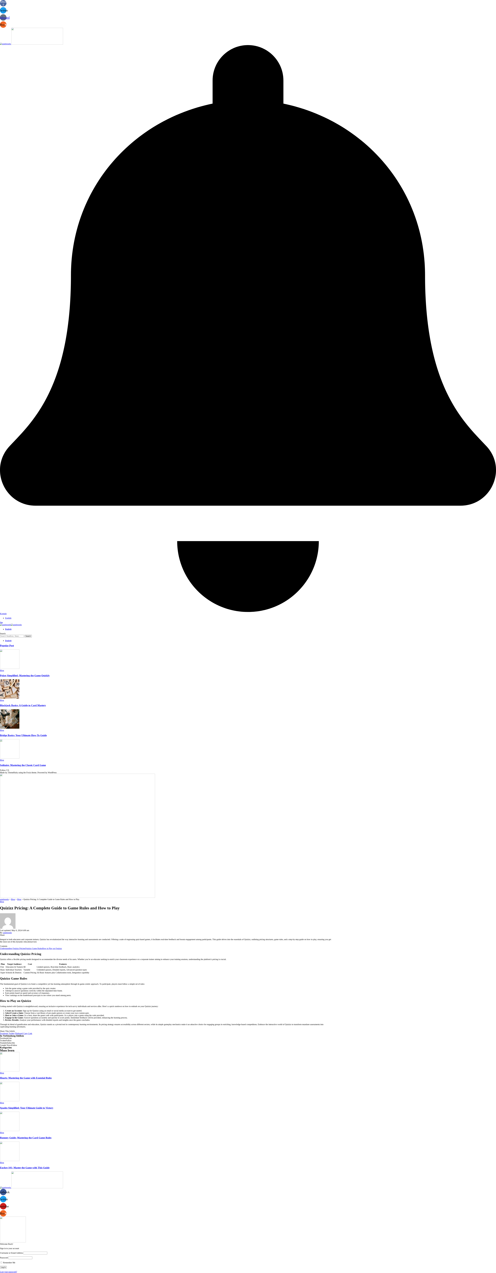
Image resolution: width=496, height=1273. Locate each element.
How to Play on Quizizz (52, 948)
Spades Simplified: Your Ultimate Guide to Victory (26, 1107)
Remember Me (9, 1263)
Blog (2, 670)
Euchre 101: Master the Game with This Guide (24, 1167)
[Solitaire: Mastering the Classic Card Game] (9, 758)
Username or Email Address (11, 1253)
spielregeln (7, 933)
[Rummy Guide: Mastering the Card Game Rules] (9, 1130)
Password (4, 1258)
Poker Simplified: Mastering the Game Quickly (25, 675)
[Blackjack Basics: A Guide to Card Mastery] (9, 698)
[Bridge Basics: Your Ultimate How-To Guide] (9, 728)
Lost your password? (8, 1272)
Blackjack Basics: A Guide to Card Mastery (23, 705)
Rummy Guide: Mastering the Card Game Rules (25, 1137)
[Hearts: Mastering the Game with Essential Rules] (9, 1071)
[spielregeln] (11, 625)
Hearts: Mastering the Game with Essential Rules (26, 1078)
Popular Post (7, 645)
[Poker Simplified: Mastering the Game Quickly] (9, 668)
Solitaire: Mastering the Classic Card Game (23, 765)
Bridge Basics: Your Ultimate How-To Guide (23, 735)
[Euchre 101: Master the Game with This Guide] (9, 1160)
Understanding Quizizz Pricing (12, 948)
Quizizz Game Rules (33, 948)
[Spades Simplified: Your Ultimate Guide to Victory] (9, 1100)
